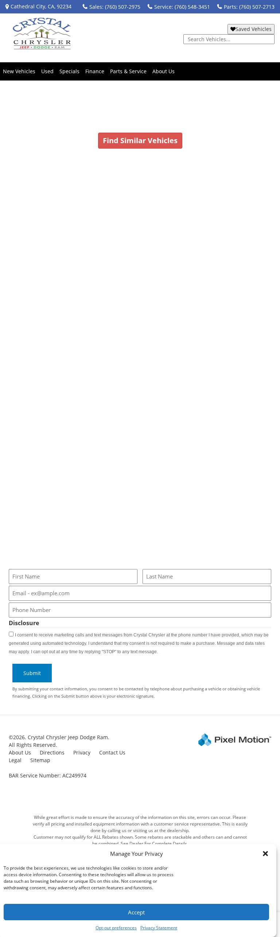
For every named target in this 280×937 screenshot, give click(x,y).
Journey (47, 252)
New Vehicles (19, 71)
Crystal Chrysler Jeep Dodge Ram (49, 234)
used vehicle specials (184, 353)
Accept (136, 912)
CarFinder (26, 399)
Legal (15, 760)
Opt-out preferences (116, 928)
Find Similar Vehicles (140, 140)
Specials (69, 71)
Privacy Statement (158, 928)
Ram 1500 (164, 252)
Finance (94, 71)
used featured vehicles (118, 353)
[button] (265, 853)
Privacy (81, 752)
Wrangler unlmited (120, 252)
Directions (52, 752)
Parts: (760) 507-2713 (249, 6)
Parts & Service (128, 71)
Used (47, 71)
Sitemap (40, 760)
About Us (163, 71)
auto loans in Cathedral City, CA (154, 417)
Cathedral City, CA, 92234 (41, 6)
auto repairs (78, 472)
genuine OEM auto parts (159, 509)
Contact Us (112, 752)
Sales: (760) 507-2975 (114, 6)
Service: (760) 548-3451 (182, 6)
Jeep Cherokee (76, 252)
